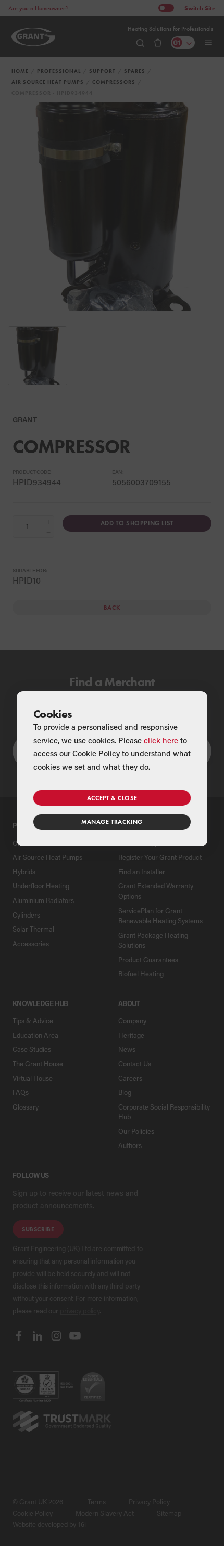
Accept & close (112, 798)
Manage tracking (112, 822)
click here (161, 740)
